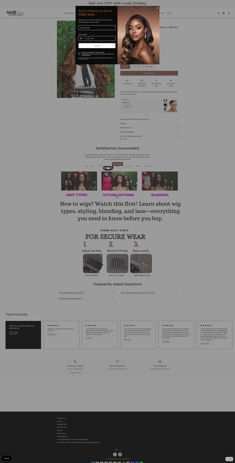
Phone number (82, 34)
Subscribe (97, 46)
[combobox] (82, 38)
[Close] (157, 8)
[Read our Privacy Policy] (114, 58)
